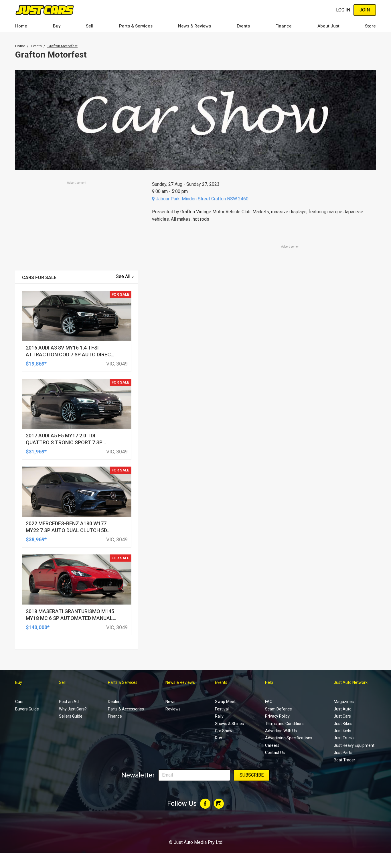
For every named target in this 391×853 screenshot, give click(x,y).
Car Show (223, 730)
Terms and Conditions (285, 723)
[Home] (44, 10)
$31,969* (36, 452)
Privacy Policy (277, 716)
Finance (283, 26)
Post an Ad (69, 701)
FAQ (268, 701)
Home (21, 26)
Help (269, 682)
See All (123, 276)
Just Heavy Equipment (354, 745)
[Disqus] (260, 409)
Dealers (115, 701)
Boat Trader (344, 760)
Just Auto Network (351, 682)
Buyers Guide (27, 709)
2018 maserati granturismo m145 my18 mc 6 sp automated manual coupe (70, 618)
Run (218, 738)
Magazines (344, 701)
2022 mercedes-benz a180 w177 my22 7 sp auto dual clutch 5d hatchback (66, 530)
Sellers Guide (70, 716)
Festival (222, 709)
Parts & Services (136, 26)
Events (243, 26)
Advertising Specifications (288, 738)
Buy (56, 26)
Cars (19, 701)
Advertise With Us (281, 730)
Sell (89, 26)
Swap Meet (225, 701)
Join (365, 10)
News (170, 701)
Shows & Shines (229, 723)
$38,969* (36, 539)
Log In (343, 10)
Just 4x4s (342, 730)
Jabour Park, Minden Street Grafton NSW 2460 (201, 199)
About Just (328, 26)
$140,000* (38, 627)
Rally (219, 716)
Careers (272, 745)
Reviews (173, 709)
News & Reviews (194, 26)
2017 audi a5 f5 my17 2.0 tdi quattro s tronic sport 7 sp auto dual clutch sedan (64, 442)
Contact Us (275, 752)
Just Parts (343, 752)
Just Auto (342, 709)
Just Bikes (343, 723)
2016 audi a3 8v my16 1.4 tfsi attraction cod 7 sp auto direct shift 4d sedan (70, 354)
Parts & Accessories (126, 709)
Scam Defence (278, 709)
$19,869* (36, 364)
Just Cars (342, 716)
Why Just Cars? (73, 709)
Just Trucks (344, 738)
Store (370, 26)
